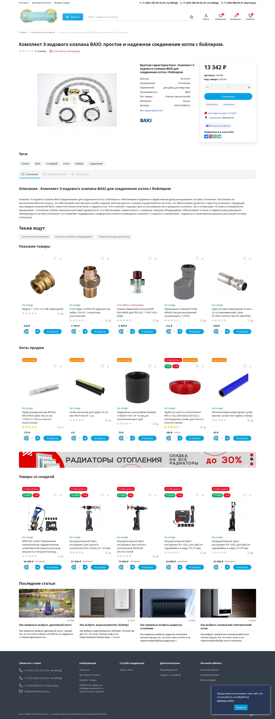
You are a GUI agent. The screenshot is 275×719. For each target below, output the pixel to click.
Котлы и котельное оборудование (73, 236)
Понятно (241, 707)
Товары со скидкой (170, 674)
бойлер (79, 163)
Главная (23, 32)
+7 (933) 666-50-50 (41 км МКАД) (200, 2)
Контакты (23, 2)
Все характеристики (151, 110)
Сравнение (228, 104)
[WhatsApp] (215, 136)
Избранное (211, 104)
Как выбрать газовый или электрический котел (226, 626)
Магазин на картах (219, 125)
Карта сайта (126, 669)
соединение (96, 163)
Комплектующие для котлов (114, 236)
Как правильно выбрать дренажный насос (45, 624)
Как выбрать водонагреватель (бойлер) (104, 624)
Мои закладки (208, 679)
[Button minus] (26, 331)
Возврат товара (62, 2)
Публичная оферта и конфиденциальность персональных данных (91, 688)
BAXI (37, 163)
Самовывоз (215, 117)
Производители (168, 669)
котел (66, 163)
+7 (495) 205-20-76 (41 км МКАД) (159, 2)
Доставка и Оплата (41, 2)
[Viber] (210, 136)
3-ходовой (51, 163)
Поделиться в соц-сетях (219, 131)
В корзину (228, 96)
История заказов (209, 674)
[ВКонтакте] (206, 136)
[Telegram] (219, 136)
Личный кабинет (209, 669)
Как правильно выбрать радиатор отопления (161, 626)
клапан (25, 163)
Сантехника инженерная (42, 32)
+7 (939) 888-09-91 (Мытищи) (239, 2)
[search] (191, 16)
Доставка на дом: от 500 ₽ (222, 113)
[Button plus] (37, 331)
